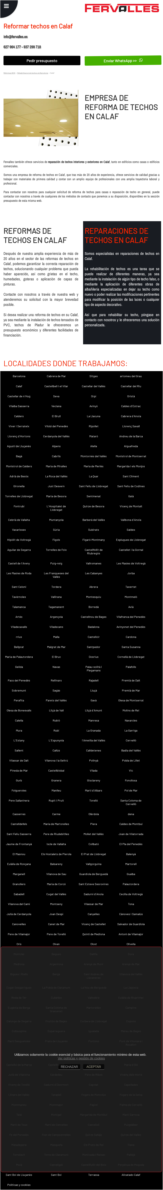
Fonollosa (131, 780)
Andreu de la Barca (131, 436)
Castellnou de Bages (93, 616)
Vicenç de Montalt (131, 506)
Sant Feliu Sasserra (19, 834)
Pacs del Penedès (19, 680)
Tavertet (130, 586)
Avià (131, 607)
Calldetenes (93, 750)
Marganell (19, 874)
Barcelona (19, 376)
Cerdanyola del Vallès (56, 436)
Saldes (131, 529)
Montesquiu (93, 597)
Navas (56, 667)
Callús (56, 750)
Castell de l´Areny (19, 563)
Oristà (131, 396)
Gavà (94, 700)
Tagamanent (56, 607)
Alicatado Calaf (131, 1174)
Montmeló (131, 597)
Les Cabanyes (93, 573)
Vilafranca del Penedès (131, 616)
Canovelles (19, 924)
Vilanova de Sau (56, 874)
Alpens (56, 446)
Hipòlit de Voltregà (19, 539)
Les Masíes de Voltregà (131, 563)
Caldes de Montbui (131, 824)
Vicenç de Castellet (94, 924)
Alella (93, 446)
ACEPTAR (93, 1066)
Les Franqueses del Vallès (56, 574)
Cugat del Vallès (56, 894)
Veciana (56, 406)
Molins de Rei (131, 710)
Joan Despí (56, 914)
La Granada (94, 730)
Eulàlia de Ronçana (19, 864)
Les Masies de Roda (19, 573)
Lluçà (93, 690)
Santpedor (93, 647)
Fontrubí (19, 506)
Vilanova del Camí (19, 904)
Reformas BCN (9, 73)
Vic (131, 770)
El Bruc (56, 656)
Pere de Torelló (56, 934)
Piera (93, 824)
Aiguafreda (131, 446)
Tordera (56, 586)
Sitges (93, 376)
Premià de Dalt (131, 680)
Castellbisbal (56, 770)
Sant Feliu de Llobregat (93, 486)
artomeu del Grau (131, 376)
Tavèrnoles (19, 597)
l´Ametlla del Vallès (93, 740)
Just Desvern (56, 486)
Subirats (93, 529)
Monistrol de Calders (19, 466)
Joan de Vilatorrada (131, 834)
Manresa (93, 720)
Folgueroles (19, 790)
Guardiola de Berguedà (93, 874)
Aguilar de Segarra (19, 549)
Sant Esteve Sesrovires (94, 884)
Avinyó (93, 406)
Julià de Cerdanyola (19, 914)
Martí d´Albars (93, 790)
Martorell (131, 864)
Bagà (19, 456)
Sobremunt (19, 690)
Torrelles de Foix (56, 549)
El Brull (56, 416)
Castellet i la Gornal (131, 549)
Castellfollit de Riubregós (94, 551)
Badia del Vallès (131, 750)
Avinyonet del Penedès (131, 626)
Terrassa (93, 1174)
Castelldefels (19, 824)
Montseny (56, 904)
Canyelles (94, 914)
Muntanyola (56, 519)
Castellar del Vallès (93, 386)
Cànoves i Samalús (131, 914)
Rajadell (94, 680)
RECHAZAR (69, 1066)
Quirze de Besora (93, 506)
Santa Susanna (131, 647)
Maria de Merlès (93, 466)
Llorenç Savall (131, 426)
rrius (19, 637)
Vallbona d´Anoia (131, 519)
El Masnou (19, 854)
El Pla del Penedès (130, 844)
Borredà (94, 607)
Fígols (56, 539)
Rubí (56, 730)
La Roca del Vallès (56, 476)
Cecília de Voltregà (131, 894)
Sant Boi (56, 1174)
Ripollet (94, 426)
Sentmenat (94, 496)
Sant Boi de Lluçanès (19, 1174)
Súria (56, 529)
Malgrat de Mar (56, 647)
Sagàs (56, 690)
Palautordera (131, 884)
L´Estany (19, 740)
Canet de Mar (56, 924)
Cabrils (56, 456)
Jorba (131, 573)
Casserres (19, 814)
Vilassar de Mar (93, 904)
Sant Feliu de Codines (131, 486)
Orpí (93, 396)
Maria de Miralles (56, 466)
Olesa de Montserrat (131, 700)
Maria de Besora (56, 496)
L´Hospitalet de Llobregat (56, 507)
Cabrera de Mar (56, 376)
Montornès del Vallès (94, 456)
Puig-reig (56, 563)
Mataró (93, 436)
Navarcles (131, 720)
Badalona (93, 626)
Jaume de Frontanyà (19, 844)
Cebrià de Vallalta (19, 519)
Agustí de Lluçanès (19, 446)
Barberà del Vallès (93, 519)
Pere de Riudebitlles (56, 834)
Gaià (131, 496)
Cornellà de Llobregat (131, 656)
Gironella (19, 486)
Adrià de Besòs (19, 476)
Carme (56, 814)
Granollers (19, 884)
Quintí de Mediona (93, 934)
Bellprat (19, 647)
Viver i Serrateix (19, 426)
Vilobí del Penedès (56, 426)
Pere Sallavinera (19, 800)
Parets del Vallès (56, 700)
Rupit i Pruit (56, 800)
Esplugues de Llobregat (131, 539)
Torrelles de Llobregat (19, 496)
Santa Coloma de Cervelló (131, 802)
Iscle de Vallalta (56, 844)
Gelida (19, 667)
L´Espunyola (56, 740)
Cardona (131, 637)
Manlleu (56, 790)
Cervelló (131, 740)
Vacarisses (19, 529)
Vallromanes (93, 563)
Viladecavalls (19, 626)
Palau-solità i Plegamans (93, 668)
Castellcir (94, 637)
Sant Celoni (19, 586)
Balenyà (131, 854)
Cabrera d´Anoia (131, 416)
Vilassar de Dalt (19, 760)
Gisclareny (93, 780)
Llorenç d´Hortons (19, 436)
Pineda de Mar (19, 770)
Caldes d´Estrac (131, 406)
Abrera (93, 586)
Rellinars (56, 680)
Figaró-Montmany (93, 539)
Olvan (56, 944)
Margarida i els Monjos (131, 466)
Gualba (131, 874)
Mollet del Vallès (94, 834)
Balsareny (56, 864)
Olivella (131, 944)
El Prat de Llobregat (93, 854)
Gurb (19, 780)
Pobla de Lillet (131, 760)
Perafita (19, 700)
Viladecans (56, 626)
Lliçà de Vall (56, 710)
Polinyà (93, 760)
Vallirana (56, 597)
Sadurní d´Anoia (93, 894)
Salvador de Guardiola (131, 924)
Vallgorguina (93, 864)
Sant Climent (131, 476)
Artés (18, 616)
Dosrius (94, 656)
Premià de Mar (131, 690)
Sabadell (19, 894)
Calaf (19, 386)
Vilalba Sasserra (19, 406)
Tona (131, 904)
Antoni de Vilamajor (131, 934)
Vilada (93, 770)
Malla (56, 637)
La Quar (93, 476)
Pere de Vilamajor (19, 934)
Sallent (19, 750)
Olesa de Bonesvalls (19, 710)
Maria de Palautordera (19, 656)
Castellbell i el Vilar (56, 386)
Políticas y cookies (19, 1184)
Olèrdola (94, 814)
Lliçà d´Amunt (93, 710)
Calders (19, 416)
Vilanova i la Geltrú (56, 760)
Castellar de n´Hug (18, 396)
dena (131, 814)
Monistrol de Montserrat (131, 456)
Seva (56, 396)
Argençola (56, 616)
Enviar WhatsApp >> (121, 60)
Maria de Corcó (56, 884)
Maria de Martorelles (56, 824)
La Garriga (130, 730)
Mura (19, 730)
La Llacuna (93, 416)
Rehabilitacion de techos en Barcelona (32, 73)
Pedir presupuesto (42, 60)
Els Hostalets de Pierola (56, 854)
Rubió (56, 720)
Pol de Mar (131, 790)
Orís (19, 944)
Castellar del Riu (131, 386)
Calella (19, 720)
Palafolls (131, 667)
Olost (93, 944)
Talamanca (19, 607)
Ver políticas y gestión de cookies (81, 1058)
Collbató (94, 844)
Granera (56, 780)
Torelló (93, 800)
